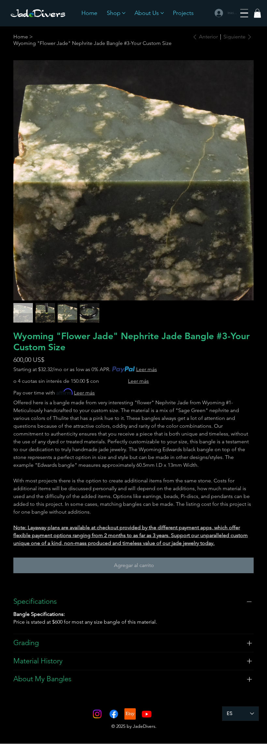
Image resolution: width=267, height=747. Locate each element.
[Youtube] (146, 714)
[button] (257, 13)
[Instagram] (97, 714)
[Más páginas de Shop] (123, 13)
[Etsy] (130, 714)
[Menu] (244, 13)
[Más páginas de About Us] (162, 13)
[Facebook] (113, 714)
